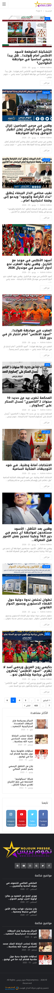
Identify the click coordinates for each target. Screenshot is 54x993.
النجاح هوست (25, 988)
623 (36, 705)
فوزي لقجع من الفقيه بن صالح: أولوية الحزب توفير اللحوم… (21, 897)
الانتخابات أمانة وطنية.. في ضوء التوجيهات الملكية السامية (29, 467)
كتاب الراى (46, 432)
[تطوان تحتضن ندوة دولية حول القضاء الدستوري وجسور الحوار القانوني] (27, 579)
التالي (28, 705)
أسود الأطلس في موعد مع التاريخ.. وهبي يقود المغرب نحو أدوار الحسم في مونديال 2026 (29, 264)
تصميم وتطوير (42, 988)
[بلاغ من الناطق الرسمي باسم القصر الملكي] (41, 769)
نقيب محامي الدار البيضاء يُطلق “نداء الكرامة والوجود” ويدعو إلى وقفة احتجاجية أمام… (28, 196)
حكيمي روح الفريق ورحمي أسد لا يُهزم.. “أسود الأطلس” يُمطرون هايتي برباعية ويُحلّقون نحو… (27, 670)
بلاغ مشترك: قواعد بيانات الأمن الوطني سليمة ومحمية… (21, 910)
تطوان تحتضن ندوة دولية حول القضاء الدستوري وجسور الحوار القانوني (29, 603)
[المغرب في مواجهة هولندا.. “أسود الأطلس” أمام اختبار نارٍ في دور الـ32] (27, 310)
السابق (46, 700)
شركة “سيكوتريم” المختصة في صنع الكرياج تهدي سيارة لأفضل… (20, 782)
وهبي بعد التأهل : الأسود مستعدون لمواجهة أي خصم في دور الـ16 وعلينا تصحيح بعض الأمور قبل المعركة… (27, 534)
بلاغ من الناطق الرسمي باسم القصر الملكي (21, 767)
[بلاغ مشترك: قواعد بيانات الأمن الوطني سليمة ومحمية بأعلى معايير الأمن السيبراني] (45, 912)
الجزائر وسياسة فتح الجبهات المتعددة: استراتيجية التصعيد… (22, 723)
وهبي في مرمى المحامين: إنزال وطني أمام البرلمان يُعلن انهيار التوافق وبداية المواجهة (29, 129)
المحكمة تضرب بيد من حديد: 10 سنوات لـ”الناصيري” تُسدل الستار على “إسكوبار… (28, 401)
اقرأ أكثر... (45, 83)
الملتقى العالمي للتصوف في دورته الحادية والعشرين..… (21, 884)
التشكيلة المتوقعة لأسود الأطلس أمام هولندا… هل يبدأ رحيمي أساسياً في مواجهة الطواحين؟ (29, 57)
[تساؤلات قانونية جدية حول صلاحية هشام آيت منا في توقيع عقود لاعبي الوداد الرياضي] (41, 754)
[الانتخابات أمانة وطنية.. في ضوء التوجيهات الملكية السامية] (27, 445)
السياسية (46, 92)
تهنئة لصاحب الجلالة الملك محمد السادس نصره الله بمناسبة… (22, 739)
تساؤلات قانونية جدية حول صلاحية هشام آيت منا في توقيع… (21, 754)
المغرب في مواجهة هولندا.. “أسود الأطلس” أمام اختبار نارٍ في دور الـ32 (27, 334)
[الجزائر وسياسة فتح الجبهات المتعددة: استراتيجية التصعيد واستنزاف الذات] (41, 724)
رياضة (47, 18)
